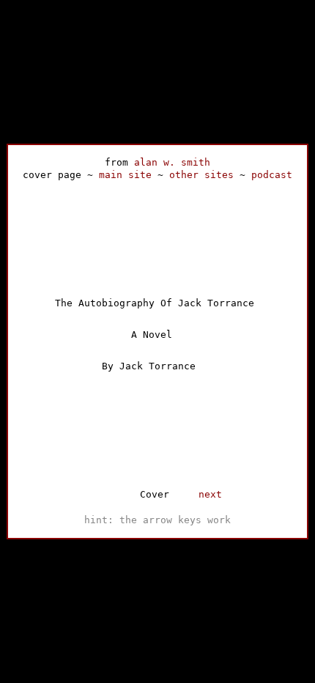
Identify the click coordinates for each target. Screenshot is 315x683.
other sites (201, 174)
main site (125, 174)
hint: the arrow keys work (157, 519)
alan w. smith (172, 162)
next (210, 494)
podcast (271, 174)
